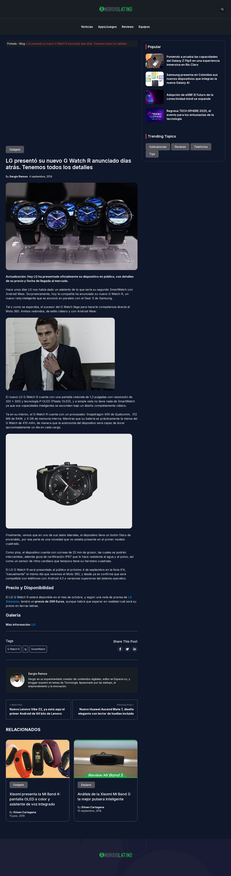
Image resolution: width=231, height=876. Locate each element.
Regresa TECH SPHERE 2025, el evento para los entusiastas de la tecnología (190, 115)
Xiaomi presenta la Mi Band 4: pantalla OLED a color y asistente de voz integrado (35, 799)
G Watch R (13, 649)
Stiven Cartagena (24, 812)
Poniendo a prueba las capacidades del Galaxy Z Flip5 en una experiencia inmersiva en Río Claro (193, 61)
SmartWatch (38, 649)
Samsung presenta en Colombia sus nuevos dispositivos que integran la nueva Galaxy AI (192, 79)
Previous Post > (125, 704)
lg (25, 649)
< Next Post (16, 704)
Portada (12, 43)
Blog (22, 43)
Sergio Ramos (19, 176)
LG (33, 624)
